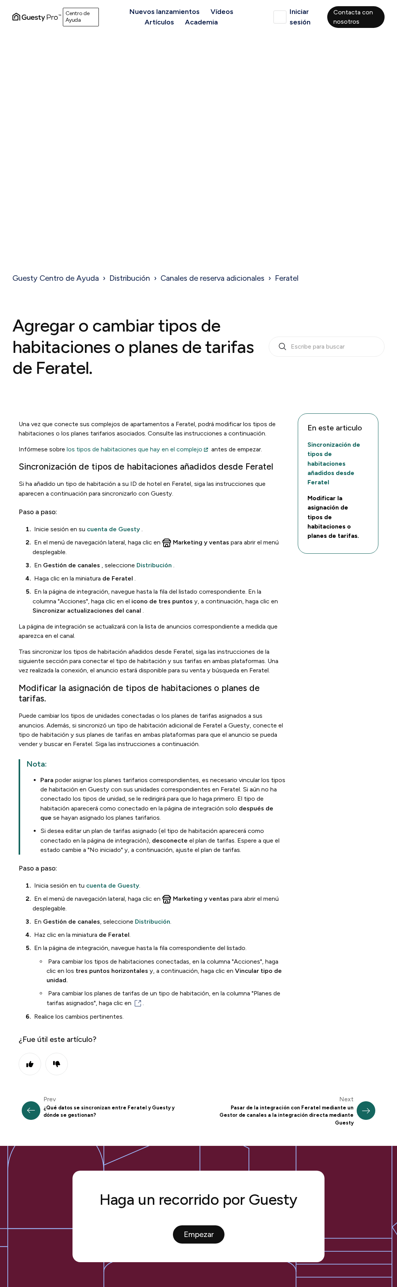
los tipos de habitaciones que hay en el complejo (134, 449)
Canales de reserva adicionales (212, 278)
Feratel (287, 278)
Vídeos (222, 11)
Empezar (199, 1234)
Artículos (159, 22)
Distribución (129, 278)
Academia (201, 22)
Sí (30, 1064)
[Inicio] (36, 17)
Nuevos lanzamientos (164, 11)
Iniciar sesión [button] (300, 16)
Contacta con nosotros (353, 17)
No (56, 1064)
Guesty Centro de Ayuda (55, 278)
